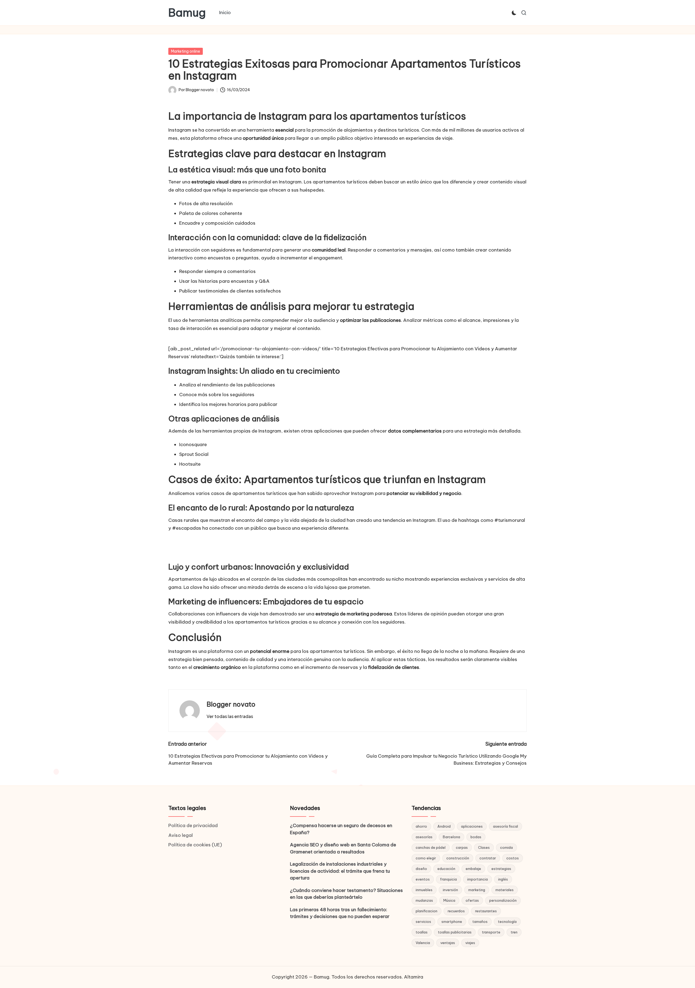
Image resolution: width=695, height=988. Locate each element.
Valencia (423, 943)
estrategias (501, 868)
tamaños (480, 921)
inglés (503, 879)
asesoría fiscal (505, 826)
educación (446, 868)
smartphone (451, 921)
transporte (491, 932)
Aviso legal (180, 835)
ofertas (472, 900)
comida (506, 847)
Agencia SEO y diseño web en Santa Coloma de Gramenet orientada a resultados (343, 848)
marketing (476, 890)
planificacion (426, 911)
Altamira (413, 977)
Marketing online (185, 51)
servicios (423, 921)
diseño (421, 868)
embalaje (473, 868)
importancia (477, 879)
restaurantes (486, 911)
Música (449, 900)
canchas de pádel (431, 847)
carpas (462, 847)
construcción (457, 858)
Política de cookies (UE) (195, 845)
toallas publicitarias (455, 932)
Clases (484, 847)
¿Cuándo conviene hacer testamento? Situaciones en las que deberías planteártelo (346, 893)
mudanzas (424, 900)
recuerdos (456, 911)
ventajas (447, 943)
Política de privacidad (193, 825)
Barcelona (451, 837)
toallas (422, 932)
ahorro (421, 826)
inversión (450, 890)
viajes (470, 943)
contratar (487, 858)
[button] (230, 716)
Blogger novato (231, 704)
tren (514, 932)
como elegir (426, 858)
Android (444, 826)
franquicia (448, 879)
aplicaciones (472, 826)
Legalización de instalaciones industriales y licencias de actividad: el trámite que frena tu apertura (340, 871)
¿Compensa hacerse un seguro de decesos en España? (341, 828)
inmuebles (424, 890)
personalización (503, 900)
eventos (423, 879)
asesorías (424, 837)
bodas (475, 837)
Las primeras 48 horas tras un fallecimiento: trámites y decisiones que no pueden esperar (340, 913)
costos (512, 858)
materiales (504, 890)
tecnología (507, 921)
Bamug (187, 13)
